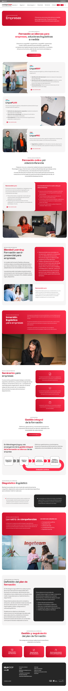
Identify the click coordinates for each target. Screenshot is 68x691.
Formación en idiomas (23, 667)
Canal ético (36, 673)
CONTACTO (63, 1)
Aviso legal (36, 667)
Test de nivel (47, 5)
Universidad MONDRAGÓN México (25, 676)
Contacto (54, 5)
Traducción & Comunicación (24, 673)
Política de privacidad (38, 668)
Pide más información (33, 55)
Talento (20, 668)
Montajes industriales (23, 674)
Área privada (40, 5)
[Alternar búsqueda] (65, 5)
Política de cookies (37, 670)
